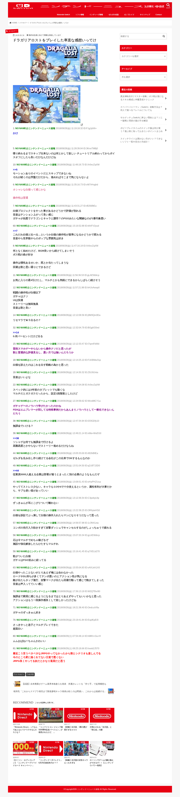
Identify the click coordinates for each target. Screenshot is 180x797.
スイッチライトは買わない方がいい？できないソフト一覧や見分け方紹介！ (141, 140)
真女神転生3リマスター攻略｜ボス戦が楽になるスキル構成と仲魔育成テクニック (142, 98)
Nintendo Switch (63, 15)
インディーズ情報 (96, 15)
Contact (159, 15)
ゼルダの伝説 (114, 15)
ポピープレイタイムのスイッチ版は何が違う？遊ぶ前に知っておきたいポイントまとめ (141, 129)
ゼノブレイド (129, 15)
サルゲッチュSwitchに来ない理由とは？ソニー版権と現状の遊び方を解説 (141, 119)
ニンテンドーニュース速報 (88, 789)
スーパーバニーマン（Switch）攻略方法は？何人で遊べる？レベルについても (141, 108)
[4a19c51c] (48, 124)
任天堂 (31, 674)
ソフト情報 (80, 15)
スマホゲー (20, 674)
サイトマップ (145, 15)
